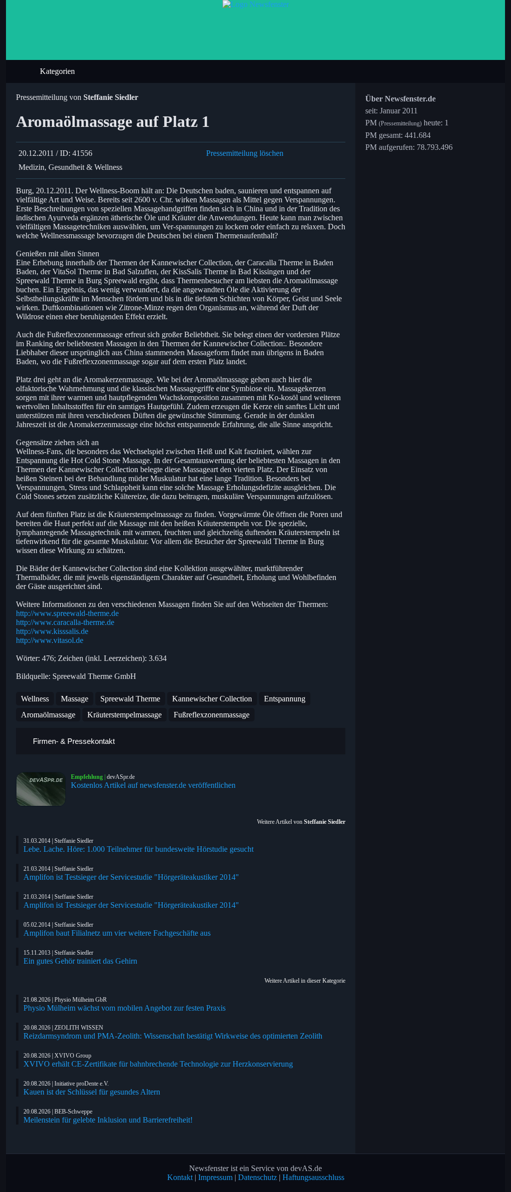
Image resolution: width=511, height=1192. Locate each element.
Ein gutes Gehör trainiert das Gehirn (80, 961)
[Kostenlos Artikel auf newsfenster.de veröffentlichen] (43, 789)
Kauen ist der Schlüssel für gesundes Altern (91, 1092)
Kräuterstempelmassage (124, 714)
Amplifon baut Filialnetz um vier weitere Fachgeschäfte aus (117, 933)
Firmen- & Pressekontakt (73, 741)
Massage (74, 698)
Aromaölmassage (48, 714)
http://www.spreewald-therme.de (67, 613)
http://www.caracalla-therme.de (65, 622)
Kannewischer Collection (212, 698)
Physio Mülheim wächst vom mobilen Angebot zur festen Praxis (124, 1008)
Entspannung (284, 698)
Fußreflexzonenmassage (212, 714)
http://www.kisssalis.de (52, 631)
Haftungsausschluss (313, 1177)
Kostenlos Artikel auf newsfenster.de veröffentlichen (153, 785)
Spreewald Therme (130, 698)
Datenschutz (257, 1177)
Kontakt (180, 1177)
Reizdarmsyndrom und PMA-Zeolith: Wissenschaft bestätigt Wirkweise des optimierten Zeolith (172, 1036)
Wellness (35, 698)
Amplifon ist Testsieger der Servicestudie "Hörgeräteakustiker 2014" (131, 877)
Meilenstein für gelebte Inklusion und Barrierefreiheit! (108, 1120)
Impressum (215, 1177)
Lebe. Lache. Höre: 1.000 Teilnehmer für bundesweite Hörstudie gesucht (138, 849)
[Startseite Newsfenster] (256, 4)
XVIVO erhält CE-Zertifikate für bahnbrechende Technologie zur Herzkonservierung (158, 1064)
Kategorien (58, 71)
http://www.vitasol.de (49, 640)
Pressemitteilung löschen (244, 153)
